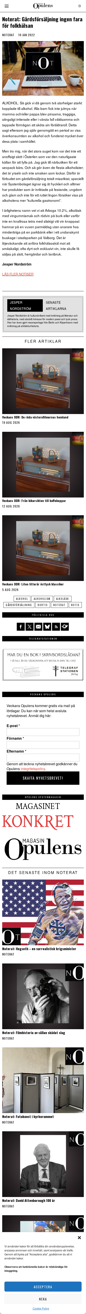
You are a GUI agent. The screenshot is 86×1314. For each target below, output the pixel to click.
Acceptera (43, 1286)
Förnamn (15, 738)
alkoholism (42, 599)
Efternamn (16, 751)
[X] (30, 627)
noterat (59, 605)
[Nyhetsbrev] (65, 627)
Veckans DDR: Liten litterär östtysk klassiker (33, 584)
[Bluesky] (47, 627)
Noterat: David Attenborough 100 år (28, 1200)
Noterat (8, 35)
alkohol (22, 599)
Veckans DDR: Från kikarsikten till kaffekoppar (34, 501)
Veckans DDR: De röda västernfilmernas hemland (35, 417)
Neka (43, 1298)
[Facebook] (21, 627)
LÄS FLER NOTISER (18, 274)
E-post (13, 725)
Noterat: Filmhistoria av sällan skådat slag (33, 1033)
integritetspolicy (33, 768)
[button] (79, 1237)
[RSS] (56, 627)
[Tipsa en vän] (38, 627)
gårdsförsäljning (19, 605)
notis (75, 605)
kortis (43, 605)
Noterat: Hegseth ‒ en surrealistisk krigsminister (39, 949)
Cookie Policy (41, 1308)
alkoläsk (62, 599)
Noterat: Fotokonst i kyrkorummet (28, 1116)
